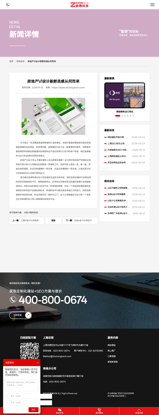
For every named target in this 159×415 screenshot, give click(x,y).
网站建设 (112, 345)
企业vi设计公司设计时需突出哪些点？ (84, 221)
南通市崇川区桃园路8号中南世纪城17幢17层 (63, 376)
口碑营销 (112, 356)
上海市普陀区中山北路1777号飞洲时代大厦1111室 (65, 345)
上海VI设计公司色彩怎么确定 (31, 221)
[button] (117, 116)
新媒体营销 (113, 362)
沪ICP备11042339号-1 (117, 396)
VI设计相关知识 (31, 212)
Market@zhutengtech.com (57, 356)
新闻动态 (20, 61)
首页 (11, 61)
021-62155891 (95, 351)
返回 (53, 220)
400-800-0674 (53, 299)
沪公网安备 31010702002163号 (121, 393)
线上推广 (112, 351)
